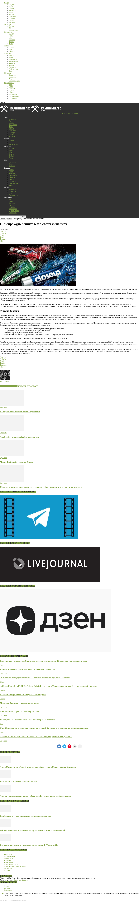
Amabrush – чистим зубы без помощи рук (19, 437)
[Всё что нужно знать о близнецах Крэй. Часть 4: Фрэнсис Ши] (5, 841)
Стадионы (12, 5)
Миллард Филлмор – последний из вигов (19, 703)
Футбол (11, 6)
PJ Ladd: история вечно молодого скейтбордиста (23, 694)
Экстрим (12, 22)
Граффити (12, 67)
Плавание (12, 16)
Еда (1, 724)
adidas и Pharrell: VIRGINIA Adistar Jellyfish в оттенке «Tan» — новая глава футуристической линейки (48, 686)
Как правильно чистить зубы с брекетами (20, 412)
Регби (11, 12)
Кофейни (12, 51)
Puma (11, 44)
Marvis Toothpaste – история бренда (16, 462)
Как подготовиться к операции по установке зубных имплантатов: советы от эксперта (41, 487)
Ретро (11, 79)
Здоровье (12, 92)
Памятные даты (14, 81)
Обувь (11, 28)
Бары (10, 49)
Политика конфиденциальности (18, 900)
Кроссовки (8, 32)
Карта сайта (3, 900)
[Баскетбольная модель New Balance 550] (5, 777)
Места (6, 46)
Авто (10, 85)
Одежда (11, 26)
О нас (6, 886)
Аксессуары (13, 30)
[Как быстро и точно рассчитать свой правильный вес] (5, 812)
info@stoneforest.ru (21, 880)
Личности (12, 75)
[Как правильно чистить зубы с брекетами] (12, 406)
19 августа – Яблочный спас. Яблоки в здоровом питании (27, 720)
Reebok (11, 42)
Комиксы (12, 63)
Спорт (6, 3)
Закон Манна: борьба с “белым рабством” (20, 711)
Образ (2, 682)
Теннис (11, 8)
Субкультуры (13, 69)
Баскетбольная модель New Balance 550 (18, 781)
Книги (11, 55)
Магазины (12, 48)
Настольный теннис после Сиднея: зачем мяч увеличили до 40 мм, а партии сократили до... (43, 661)
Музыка (12, 65)
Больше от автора (27, 386)
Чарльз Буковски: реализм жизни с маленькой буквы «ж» (27, 669)
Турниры (12, 18)
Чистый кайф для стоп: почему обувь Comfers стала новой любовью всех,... (35, 796)
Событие (3, 715)
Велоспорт (13, 10)
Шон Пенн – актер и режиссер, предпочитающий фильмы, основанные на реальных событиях (44, 728)
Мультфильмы (14, 61)
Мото (11, 87)
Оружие (12, 89)
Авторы (7, 888)
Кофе (10, 71)
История (7, 73)
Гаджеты (12, 90)
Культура (7, 53)
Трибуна (12, 20)
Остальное (13, 98)
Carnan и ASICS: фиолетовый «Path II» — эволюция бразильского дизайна (36, 736)
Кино (11, 57)
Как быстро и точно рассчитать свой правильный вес (25, 816)
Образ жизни (9, 83)
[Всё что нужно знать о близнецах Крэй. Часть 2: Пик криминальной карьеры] (5, 826)
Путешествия (14, 96)
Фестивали (13, 94)
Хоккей (11, 14)
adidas (11, 36)
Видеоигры (13, 59)
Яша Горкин (4, 381)
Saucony (12, 40)
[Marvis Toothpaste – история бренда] (12, 456)
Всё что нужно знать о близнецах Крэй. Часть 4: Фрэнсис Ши (29, 845)
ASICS (11, 34)
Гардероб (7, 24)
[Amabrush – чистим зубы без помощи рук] (12, 431)
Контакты (8, 890)
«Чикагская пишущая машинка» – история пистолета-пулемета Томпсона (35, 678)
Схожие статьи (8, 386)
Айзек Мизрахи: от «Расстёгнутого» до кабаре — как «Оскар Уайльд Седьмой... (38, 767)
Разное (2, 219)
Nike (10, 38)
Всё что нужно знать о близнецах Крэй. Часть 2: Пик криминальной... (33, 830)
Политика (12, 77)
